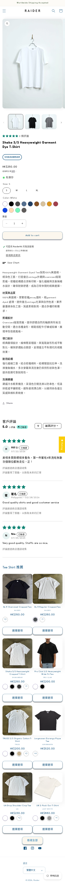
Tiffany (17, 210)
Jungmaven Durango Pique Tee (47, 740)
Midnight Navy (30, 203)
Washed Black (19, 686)
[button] (4, 11)
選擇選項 (17, 631)
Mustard (49, 203)
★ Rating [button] (62, 444)
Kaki (19, 753)
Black (11, 203)
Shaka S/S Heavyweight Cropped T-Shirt (17, 673)
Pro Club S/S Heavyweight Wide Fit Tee (47, 673)
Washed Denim (24, 203)
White (5, 203)
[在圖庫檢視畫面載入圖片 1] (15, 121)
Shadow (17, 203)
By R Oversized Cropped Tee (17, 607)
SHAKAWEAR (12, 157)
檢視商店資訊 (13, 255)
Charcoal (35, 619)
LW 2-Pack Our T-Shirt (47, 806)
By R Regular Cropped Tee (47, 607)
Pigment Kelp (49, 818)
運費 (13, 171)
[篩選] (38, 426)
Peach (11, 210)
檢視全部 (32, 840)
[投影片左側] (3, 122)
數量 (4, 217)
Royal (5, 210)
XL (37, 190)
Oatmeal (43, 203)
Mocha (36, 203)
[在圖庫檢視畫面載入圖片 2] (32, 121)
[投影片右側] (61, 122)
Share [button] (9, 403)
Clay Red (55, 203)
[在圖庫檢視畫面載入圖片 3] (49, 121)
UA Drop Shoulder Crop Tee (17, 806)
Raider (36, 880)
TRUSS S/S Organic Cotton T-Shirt (17, 740)
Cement (24, 210)
